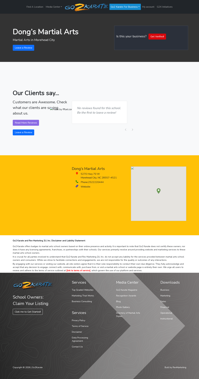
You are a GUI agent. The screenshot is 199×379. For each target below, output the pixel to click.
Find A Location (34, 7)
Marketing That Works (83, 295)
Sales (163, 301)
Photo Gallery (123, 307)
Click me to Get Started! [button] (28, 311)
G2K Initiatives (165, 7)
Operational (166, 312)
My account (148, 7)
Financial (164, 307)
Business (164, 289)
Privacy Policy (78, 320)
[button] (158, 191)
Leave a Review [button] (23, 47)
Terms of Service (80, 326)
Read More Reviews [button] (26, 122)
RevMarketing (179, 367)
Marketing (165, 295)
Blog (118, 301)
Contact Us (77, 346)
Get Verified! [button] (157, 36)
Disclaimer (77, 331)
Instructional (166, 318)
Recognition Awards (126, 295)
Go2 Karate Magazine (126, 289)
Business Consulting (82, 301)
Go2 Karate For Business (124, 7)
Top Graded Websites (82, 289)
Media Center (53, 7)
